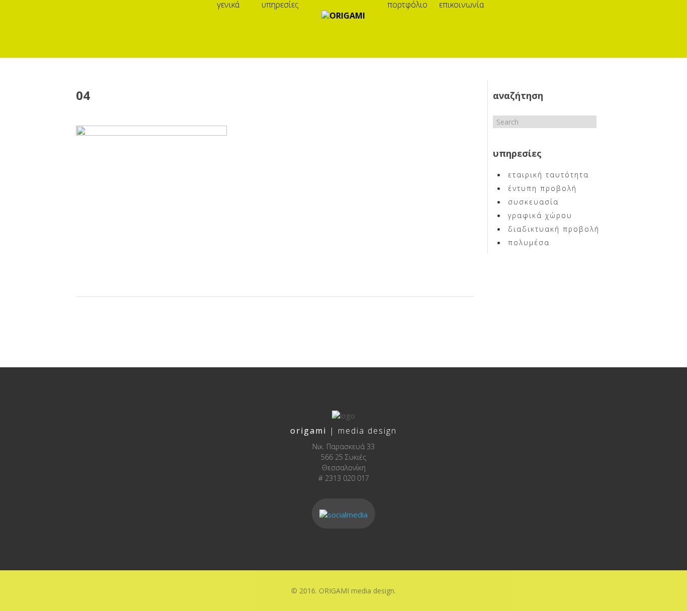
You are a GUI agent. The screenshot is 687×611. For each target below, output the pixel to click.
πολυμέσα (529, 242)
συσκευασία (533, 202)
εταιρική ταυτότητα (548, 174)
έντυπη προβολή (542, 188)
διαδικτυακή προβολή (553, 229)
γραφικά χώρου (540, 215)
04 (83, 95)
